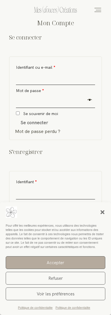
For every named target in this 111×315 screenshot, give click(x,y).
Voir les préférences (56, 294)
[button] (102, 212)
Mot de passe (30, 90)
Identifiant (26, 181)
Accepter (55, 263)
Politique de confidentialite (35, 308)
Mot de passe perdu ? (37, 131)
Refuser (55, 278)
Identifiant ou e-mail (35, 67)
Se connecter (34, 123)
